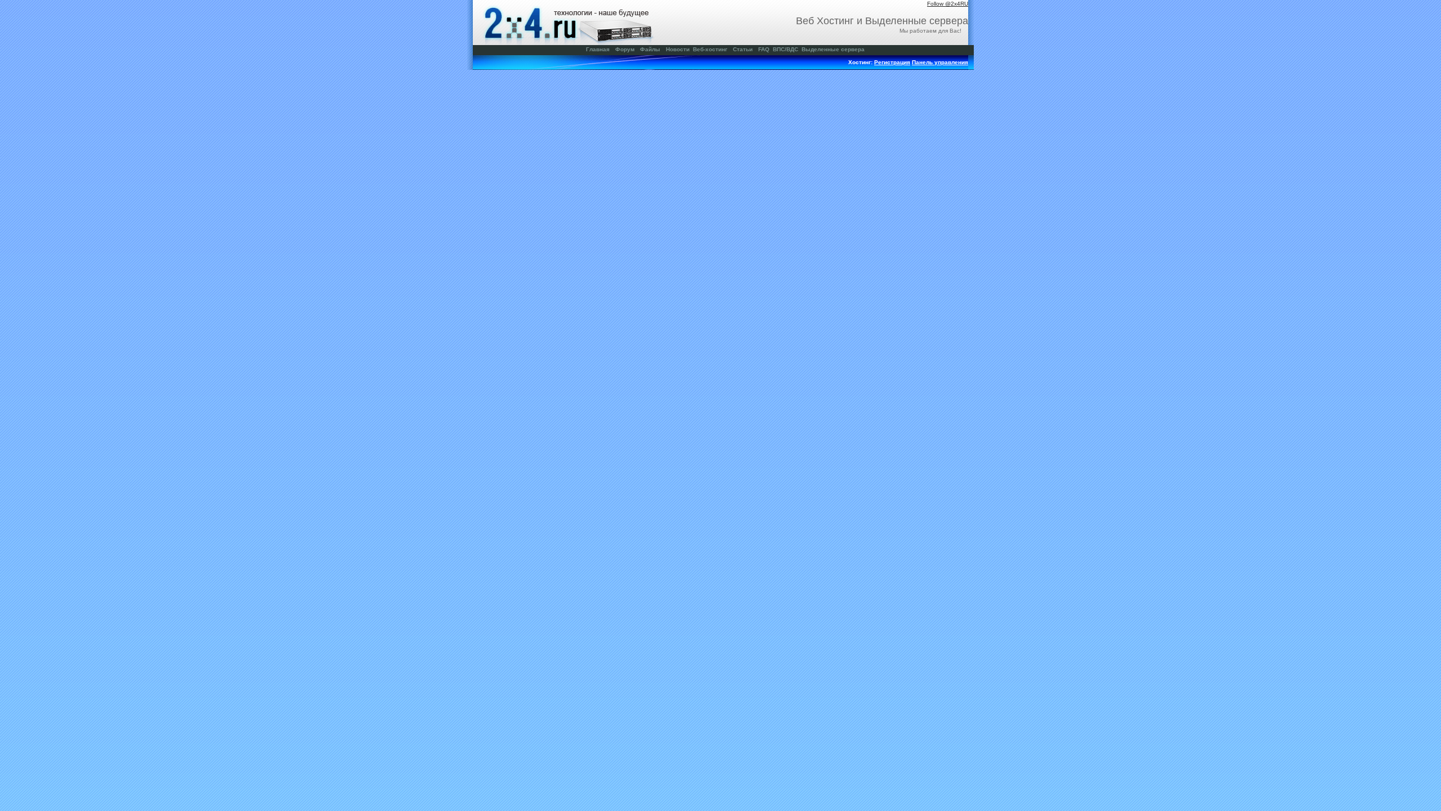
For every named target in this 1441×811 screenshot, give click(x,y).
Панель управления (940, 62)
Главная (598, 49)
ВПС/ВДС (785, 49)
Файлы (650, 49)
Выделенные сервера (833, 49)
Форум (624, 49)
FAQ (763, 49)
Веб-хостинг (710, 49)
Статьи (743, 49)
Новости (678, 49)
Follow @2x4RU (947, 4)
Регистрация (892, 62)
